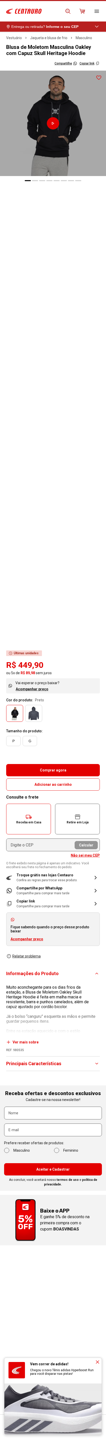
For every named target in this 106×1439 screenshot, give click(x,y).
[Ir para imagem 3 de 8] (42, 180)
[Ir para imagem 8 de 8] (78, 180)
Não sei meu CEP (85, 855)
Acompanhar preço (32, 689)
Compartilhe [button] (63, 63)
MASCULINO (84, 38)
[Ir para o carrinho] (82, 11)
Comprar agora (53, 770)
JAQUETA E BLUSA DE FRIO (48, 38)
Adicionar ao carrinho (53, 784)
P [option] (13, 741)
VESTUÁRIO (14, 38)
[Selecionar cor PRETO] (14, 713)
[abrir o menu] (97, 11)
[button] (28, 819)
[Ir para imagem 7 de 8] (71, 180)
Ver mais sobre (26, 1042)
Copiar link (87, 63)
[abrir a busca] (68, 11)
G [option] (30, 741)
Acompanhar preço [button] (27, 939)
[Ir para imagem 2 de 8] (35, 180)
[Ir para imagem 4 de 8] (49, 180)
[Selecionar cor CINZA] (33, 713)
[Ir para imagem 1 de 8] (28, 180)
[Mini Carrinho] (82, 11)
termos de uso (68, 1180)
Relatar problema (26, 956)
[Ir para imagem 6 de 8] (64, 180)
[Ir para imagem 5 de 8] (57, 180)
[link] (53, 890)
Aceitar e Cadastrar (53, 1169)
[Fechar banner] (97, 1362)
